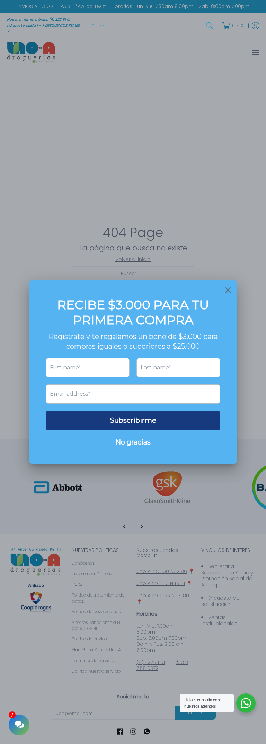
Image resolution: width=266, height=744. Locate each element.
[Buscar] (209, 25)
